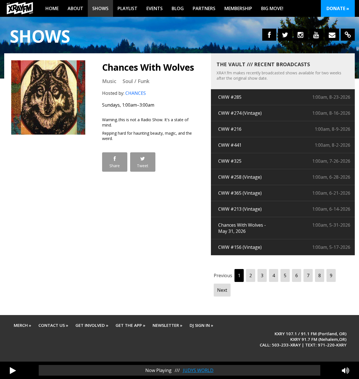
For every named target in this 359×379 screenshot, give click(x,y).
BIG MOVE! (272, 8)
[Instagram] (301, 35)
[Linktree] (348, 35)
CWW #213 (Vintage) (240, 209)
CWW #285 (229, 97)
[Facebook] (269, 35)
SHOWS (100, 8)
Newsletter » (167, 325)
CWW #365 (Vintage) (240, 193)
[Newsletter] (332, 35)
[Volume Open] (345, 370)
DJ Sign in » (201, 325)
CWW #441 (229, 145)
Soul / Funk (136, 81)
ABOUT (75, 8)
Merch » (22, 325)
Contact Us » (53, 325)
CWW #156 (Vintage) (240, 247)
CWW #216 (229, 129)
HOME (52, 8)
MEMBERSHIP (238, 8)
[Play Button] (12, 370)
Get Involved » (91, 325)
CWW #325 (229, 161)
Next (222, 290)
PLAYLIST (127, 8)
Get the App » (130, 325)
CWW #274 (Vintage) (240, 113)
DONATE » (337, 8)
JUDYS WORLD (198, 370)
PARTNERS (204, 8)
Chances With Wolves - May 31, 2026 (242, 228)
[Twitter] (285, 35)
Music (109, 81)
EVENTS (154, 8)
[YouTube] (316, 35)
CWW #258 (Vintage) (240, 177)
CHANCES (135, 93)
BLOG (178, 8)
